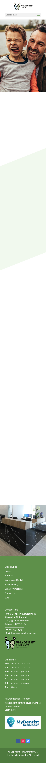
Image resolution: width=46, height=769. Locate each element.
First (16, 416)
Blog (7, 598)
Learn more (10, 710)
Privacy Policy (11, 584)
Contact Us (10, 593)
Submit (18, 480)
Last (16, 428)
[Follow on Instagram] (23, 741)
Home (8, 571)
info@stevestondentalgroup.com (20, 633)
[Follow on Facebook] (18, 741)
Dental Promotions (14, 589)
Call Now (11, 536)
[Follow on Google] (28, 741)
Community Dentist (14, 580)
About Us (9, 575)
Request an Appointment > (23, 542)
